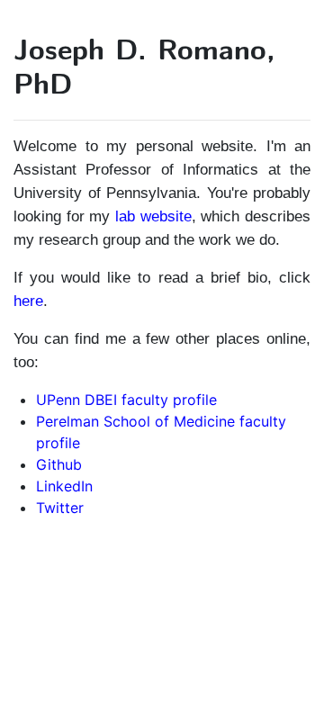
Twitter (60, 508)
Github (59, 464)
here (28, 301)
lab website (153, 216)
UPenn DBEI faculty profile (126, 400)
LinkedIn (64, 486)
